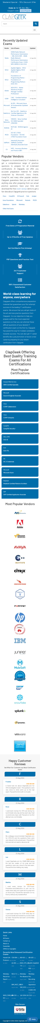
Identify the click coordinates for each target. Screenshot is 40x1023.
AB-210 (14, 995)
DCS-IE (5, 440)
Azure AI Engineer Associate (12, 396)
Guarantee (6, 946)
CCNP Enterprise (8, 418)
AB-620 (31, 957)
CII (6, 149)
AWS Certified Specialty (10, 385)
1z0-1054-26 (24, 995)
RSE (30, 968)
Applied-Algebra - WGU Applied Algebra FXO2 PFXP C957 (18, 70)
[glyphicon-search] (35, 24)
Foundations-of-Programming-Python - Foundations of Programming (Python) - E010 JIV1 (18, 80)
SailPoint (6, 142)
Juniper (34, 196)
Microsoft (7, 105)
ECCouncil (20, 196)
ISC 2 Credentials (8, 461)
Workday (22, 204)
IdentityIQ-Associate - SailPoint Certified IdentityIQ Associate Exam (19, 142)
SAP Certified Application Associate (14, 494)
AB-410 (22, 957)
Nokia (7, 58)
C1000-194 (32, 990)
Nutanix (27, 200)
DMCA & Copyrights (9, 949)
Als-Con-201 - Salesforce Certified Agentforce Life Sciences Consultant (19, 113)
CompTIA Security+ (9, 428)
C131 (30, 995)
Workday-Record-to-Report (6, 976)
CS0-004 (14, 957)
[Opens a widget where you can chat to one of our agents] (32, 1019)
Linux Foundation (8, 200)
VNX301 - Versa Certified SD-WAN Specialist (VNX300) (19, 121)
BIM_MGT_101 (16, 984)
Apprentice (32, 984)
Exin (27, 196)
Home (5, 935)
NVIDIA (6, 128)
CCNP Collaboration (9, 407)
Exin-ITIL (6, 451)
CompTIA (12, 196)
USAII (6, 98)
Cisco (4, 196)
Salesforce (6, 113)
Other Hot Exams (8, 208)
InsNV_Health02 (34, 963)
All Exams (6, 938)
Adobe (7, 91)
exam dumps (22, 189)
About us (6, 943)
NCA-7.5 (14, 974)
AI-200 (14, 963)
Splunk (14, 204)
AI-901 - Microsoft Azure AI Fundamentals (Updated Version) (19, 105)
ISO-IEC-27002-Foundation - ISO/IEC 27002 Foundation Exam (19, 135)
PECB (6, 135)
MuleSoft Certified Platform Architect (15, 483)
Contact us (6, 941)
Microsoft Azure (8, 472)
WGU (6, 70)
